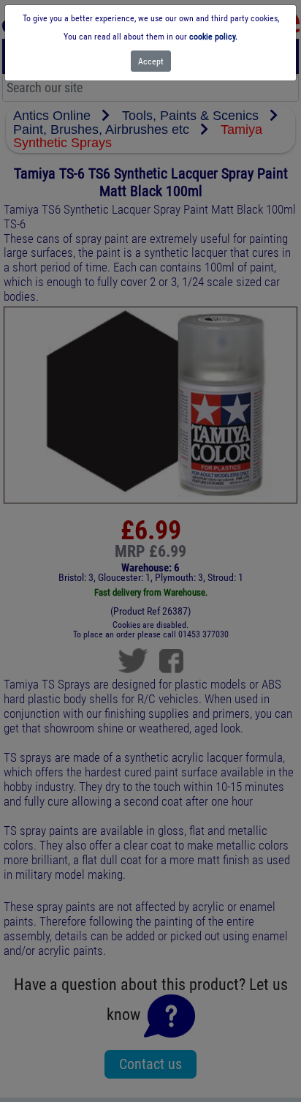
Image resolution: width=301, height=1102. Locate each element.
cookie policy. (213, 36)
